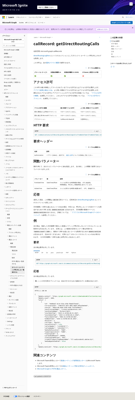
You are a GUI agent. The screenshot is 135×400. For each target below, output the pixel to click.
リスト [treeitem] (14, 254)
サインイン (129, 17)
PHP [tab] (67, 253)
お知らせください (102, 29)
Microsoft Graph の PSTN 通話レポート (51, 369)
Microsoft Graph (45, 37)
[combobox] (13, 40)
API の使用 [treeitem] (7, 71)
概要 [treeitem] (7, 97)
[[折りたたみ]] (24, 35)
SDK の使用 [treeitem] (7, 75)
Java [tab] (52, 253)
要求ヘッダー (115, 46)
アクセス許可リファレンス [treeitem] (12, 68)
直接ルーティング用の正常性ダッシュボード (78, 366)
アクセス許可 (115, 41)
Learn (36, 37)
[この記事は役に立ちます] (111, 66)
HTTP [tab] (36, 253)
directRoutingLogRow (42, 55)
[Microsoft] (3, 17)
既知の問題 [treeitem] (7, 86)
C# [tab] (42, 253)
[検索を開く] (123, 17)
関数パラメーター (116, 49)
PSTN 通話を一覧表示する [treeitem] (18, 262)
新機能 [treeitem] (6, 53)
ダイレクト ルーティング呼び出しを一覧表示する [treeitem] (18, 269)
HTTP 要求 (114, 44)
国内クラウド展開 (52, 63)
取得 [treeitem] (13, 258)
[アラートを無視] (131, 4)
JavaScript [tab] (59, 253)
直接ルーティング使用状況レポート (73, 360)
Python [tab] (73, 253)
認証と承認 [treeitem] (7, 64)
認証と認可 (69, 155)
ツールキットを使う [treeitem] (10, 79)
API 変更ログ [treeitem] (8, 57)
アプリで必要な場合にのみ (43, 90)
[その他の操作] (99, 37)
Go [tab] (47, 253)
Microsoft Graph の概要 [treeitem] (11, 50)
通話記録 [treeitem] (14, 250)
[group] (67, 135)
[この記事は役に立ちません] (114, 66)
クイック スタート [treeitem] (9, 61)
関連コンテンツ (116, 57)
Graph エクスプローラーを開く (122, 22)
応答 (112, 51)
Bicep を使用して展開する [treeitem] (12, 82)
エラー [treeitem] (6, 89)
